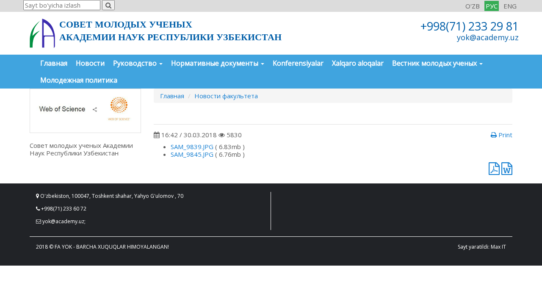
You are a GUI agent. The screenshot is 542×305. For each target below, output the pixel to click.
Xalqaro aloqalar (358, 63)
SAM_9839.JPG (192, 146)
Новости (90, 63)
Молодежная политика (78, 80)
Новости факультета (226, 96)
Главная (53, 63)
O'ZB (472, 6)
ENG (510, 6)
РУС (492, 6)
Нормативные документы (215, 63)
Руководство (135, 63)
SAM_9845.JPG (192, 154)
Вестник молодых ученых (435, 63)
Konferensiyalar (298, 63)
